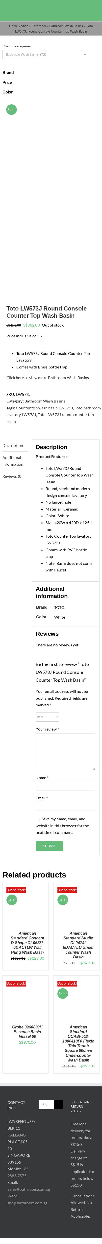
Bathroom (38, 26)
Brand (8, 73)
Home (13, 26)
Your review (47, 729)
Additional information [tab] (13, 461)
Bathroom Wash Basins (66, 26)
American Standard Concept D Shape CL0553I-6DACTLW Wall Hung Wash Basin (27, 942)
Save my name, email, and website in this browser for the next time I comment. (62, 825)
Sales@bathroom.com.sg (28, 1189)
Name (42, 777)
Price (7, 82)
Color (7, 92)
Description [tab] (12, 445)
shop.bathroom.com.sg (27, 1202)
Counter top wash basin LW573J (44, 407)
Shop (24, 26)
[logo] (15, 9)
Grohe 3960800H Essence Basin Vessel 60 (27, 1032)
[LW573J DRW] (51, 196)
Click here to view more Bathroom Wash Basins (47, 377)
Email (42, 797)
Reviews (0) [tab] (12, 476)
